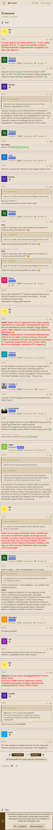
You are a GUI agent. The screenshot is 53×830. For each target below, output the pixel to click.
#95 (50, 566)
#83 (50, 94)
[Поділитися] (47, 39)
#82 (50, 68)
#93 (50, 455)
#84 (50, 142)
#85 (50, 166)
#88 (50, 291)
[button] (4, 3)
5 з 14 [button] (27, 755)
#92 (50, 419)
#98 (50, 673)
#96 (50, 628)
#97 (50, 649)
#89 (50, 319)
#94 (50, 517)
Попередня (19, 755)
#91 (51, 394)
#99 (50, 703)
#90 (50, 363)
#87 (50, 222)
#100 (50, 742)
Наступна (35, 755)
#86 (50, 187)
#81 (51, 39)
